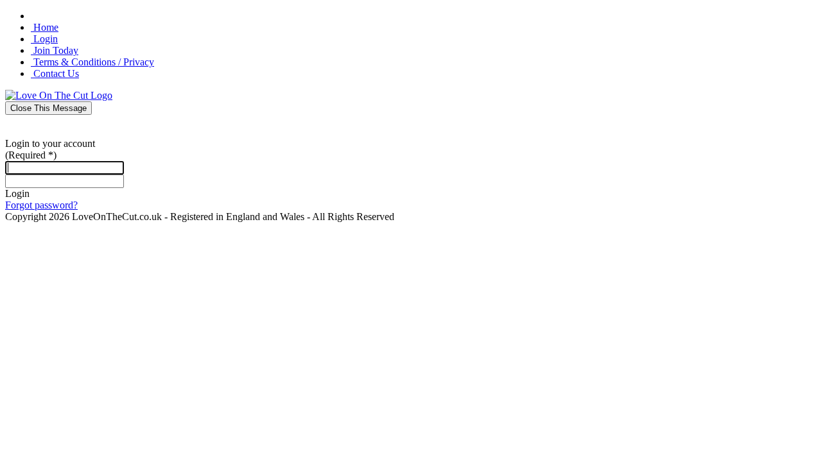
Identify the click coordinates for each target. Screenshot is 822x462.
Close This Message (48, 108)
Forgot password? (41, 205)
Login (17, 193)
